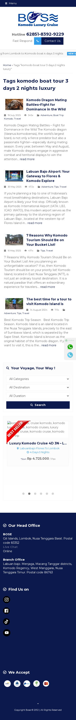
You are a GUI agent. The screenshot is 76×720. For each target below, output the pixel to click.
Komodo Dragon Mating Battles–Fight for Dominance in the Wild (46, 104)
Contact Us (52, 41)
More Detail (41, 429)
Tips (56, 186)
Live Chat (10, 547)
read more (27, 159)
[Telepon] (70, 355)
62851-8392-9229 (45, 34)
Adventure (46, 115)
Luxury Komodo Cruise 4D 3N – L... (38, 443)
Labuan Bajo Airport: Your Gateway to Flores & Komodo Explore (48, 176)
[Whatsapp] (70, 347)
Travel (17, 118)
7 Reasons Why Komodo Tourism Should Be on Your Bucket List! (46, 240)
